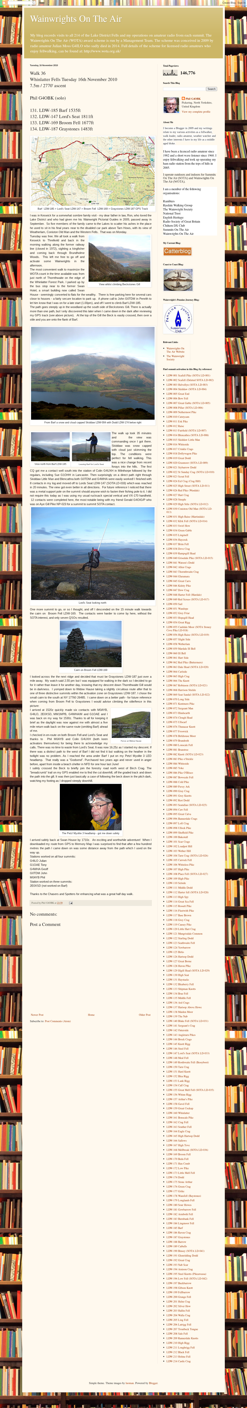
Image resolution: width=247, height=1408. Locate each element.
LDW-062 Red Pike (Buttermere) (185, 662)
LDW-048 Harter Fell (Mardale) (184, 594)
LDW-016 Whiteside (178, 444)
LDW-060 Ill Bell (176, 653)
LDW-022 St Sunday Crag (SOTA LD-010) (190, 472)
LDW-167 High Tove (178, 1145)
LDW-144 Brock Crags (179, 1039)
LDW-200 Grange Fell (179, 1297)
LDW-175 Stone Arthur (179, 1182)
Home (91, 1015)
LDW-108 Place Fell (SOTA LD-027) (187, 874)
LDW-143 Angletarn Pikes (181, 1035)
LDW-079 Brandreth (178, 740)
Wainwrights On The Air (76, 18)
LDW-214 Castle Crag (179, 1361)
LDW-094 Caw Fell (177, 809)
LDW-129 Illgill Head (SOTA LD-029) (188, 970)
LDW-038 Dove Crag (178, 548)
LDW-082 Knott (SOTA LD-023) (185, 754)
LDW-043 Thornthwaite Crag (183, 571)
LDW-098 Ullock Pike (179, 828)
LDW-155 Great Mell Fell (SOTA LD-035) (190, 1090)
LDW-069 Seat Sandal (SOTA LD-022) (188, 694)
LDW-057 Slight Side (178, 639)
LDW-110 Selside (176, 883)
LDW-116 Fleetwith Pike (180, 910)
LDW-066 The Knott (178, 680)
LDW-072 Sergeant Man (180, 708)
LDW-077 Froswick (177, 731)
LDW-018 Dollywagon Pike (182, 453)
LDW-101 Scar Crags (178, 841)
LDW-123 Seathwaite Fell (181, 943)
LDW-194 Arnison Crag (180, 1269)
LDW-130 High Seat (178, 975)
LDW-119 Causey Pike (179, 924)
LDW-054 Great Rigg (178, 622)
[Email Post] (70, 902)
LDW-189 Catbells (177, 1246)
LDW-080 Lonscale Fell (180, 745)
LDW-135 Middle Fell (179, 998)
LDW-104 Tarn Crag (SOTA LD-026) (187, 855)
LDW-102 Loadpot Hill (179, 846)
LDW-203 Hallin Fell (178, 1310)
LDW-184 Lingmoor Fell (180, 1223)
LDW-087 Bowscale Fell (180, 777)
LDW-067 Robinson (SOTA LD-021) (187, 685)
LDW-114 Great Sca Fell (180, 901)
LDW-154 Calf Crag (178, 1085)
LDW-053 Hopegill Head (180, 617)
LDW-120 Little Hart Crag (181, 929)
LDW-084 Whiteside (178, 763)
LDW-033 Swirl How (178, 525)
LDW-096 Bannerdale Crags (182, 818)
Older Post (145, 1015)
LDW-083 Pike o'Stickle (180, 759)
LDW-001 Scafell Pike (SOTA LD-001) (188, 375)
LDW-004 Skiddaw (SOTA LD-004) (187, 389)
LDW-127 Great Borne (179, 961)
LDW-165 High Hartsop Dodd (183, 1136)
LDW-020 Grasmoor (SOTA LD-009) (187, 463)
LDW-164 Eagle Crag (178, 1131)
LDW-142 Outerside (178, 1030)
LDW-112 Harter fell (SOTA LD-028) (188, 892)
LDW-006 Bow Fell (177, 398)
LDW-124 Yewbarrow (179, 947)
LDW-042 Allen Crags (179, 567)
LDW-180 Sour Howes (179, 1205)
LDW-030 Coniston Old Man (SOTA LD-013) (189, 510)
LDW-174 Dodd (175, 1177)
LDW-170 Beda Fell (178, 1159)
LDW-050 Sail (174, 604)
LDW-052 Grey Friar (178, 613)
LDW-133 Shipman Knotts (181, 989)
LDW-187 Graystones (178, 1237)
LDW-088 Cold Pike (178, 782)
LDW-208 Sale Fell (177, 1333)
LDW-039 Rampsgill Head (181, 553)
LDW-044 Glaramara (178, 576)
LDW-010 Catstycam (178, 417)
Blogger (153, 1383)
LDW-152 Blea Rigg (178, 1076)
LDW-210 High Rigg (178, 1343)
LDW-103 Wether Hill (179, 851)
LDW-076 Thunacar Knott (181, 726)
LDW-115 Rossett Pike (179, 906)
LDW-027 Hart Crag (178, 495)
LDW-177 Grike (175, 1191)
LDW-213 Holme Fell (178, 1356)
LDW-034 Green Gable (179, 530)
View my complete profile (196, 111)
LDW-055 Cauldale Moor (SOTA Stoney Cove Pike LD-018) (189, 628)
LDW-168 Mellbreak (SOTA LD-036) (187, 1150)
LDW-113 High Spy (178, 897)
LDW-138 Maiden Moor (180, 1012)
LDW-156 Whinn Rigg (179, 1094)
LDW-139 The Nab (177, 1016)
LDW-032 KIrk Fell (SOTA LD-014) (187, 521)
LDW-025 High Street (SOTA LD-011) (188, 485)
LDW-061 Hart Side (178, 657)
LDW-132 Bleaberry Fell (180, 984)
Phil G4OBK (193, 99)
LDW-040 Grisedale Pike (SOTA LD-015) (190, 558)
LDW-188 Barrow (176, 1242)
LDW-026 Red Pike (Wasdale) (183, 490)
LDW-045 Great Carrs (179, 581)
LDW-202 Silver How (179, 1306)
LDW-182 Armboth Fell (180, 1214)
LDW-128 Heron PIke (179, 966)
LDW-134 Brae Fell (177, 993)
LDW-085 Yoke (175, 768)
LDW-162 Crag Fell (177, 1122)
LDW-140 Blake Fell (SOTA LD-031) (187, 1021)
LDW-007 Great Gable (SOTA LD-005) (188, 403)
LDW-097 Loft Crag (178, 823)
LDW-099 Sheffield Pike (180, 832)
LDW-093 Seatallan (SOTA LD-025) (187, 805)
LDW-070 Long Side (178, 699)
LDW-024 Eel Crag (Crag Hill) (184, 481)
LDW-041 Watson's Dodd (180, 562)
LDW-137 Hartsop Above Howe (184, 1007)
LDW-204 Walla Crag (178, 1315)
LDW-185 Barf (175, 1228)
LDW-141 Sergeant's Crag (181, 1025)
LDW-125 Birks (175, 952)
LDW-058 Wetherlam (178, 644)
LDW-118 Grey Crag (178, 920)
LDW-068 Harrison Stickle (181, 690)
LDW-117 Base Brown (179, 915)
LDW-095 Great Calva (179, 814)
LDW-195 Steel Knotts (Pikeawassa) (186, 1274)
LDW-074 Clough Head (179, 717)
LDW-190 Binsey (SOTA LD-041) (186, 1251)
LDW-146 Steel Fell (178, 1048)
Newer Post (37, 1015)
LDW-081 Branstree (177, 749)
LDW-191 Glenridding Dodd (182, 1255)
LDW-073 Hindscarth (178, 713)
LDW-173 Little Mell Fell (181, 1173)
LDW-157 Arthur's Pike (180, 1099)
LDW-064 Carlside (177, 671)
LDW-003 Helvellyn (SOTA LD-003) (187, 384)
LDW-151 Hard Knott (178, 1071)
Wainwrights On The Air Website (175, 349)
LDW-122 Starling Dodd (180, 938)
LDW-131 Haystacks (178, 979)
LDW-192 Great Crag (178, 1260)
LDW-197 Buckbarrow (179, 1283)
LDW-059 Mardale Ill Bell (181, 648)
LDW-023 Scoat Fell (178, 476)
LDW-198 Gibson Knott (180, 1288)
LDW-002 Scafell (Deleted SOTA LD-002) (190, 380)
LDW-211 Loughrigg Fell (181, 1347)
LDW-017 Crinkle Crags (180, 449)
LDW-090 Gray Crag (178, 791)
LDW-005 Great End (178, 394)
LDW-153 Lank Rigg (178, 1081)
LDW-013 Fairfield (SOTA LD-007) (186, 430)
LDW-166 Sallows (177, 1140)
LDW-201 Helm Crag (178, 1301)
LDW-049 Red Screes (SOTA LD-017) (188, 599)
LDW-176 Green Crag (179, 1186)
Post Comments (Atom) (58, 1021)
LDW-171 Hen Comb (178, 1163)
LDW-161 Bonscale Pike (180, 1117)
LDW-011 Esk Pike (177, 421)
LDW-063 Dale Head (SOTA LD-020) (188, 667)
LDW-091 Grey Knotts (179, 795)
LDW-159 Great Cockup (180, 1108)
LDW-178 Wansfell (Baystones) (184, 1196)
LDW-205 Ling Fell (177, 1320)
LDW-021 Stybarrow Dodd (181, 467)
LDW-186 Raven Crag (179, 1232)
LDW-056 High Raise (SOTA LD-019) (188, 634)
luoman (130, 1383)
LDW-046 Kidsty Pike (179, 585)
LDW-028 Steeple (176, 499)
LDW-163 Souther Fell (179, 1127)
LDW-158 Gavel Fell (178, 1104)
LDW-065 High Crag (178, 676)
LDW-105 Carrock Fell (179, 860)
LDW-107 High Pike (178, 869)
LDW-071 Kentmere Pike (180, 703)
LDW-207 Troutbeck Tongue (182, 1329)
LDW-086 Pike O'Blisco (180, 772)
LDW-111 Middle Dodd (180, 887)
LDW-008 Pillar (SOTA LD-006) (185, 407)
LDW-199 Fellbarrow (178, 1292)
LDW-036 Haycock (177, 539)
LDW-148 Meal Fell (178, 1058)
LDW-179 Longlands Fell (181, 1200)
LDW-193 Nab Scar (177, 1265)
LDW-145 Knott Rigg (178, 1044)
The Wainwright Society (175, 357)
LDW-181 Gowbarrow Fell (181, 1209)
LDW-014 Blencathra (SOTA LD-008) (188, 435)
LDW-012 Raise (175, 426)
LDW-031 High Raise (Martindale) (186, 516)
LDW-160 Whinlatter (178, 1113)
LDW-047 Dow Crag (178, 590)
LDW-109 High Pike (178, 878)
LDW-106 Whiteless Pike (180, 864)
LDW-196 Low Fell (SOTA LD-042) (187, 1278)
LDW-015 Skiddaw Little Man (183, 440)
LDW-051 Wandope (177, 608)
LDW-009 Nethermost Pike (181, 412)
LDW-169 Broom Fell (179, 1154)
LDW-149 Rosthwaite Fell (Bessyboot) (188, 1062)
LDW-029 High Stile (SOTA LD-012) (187, 504)
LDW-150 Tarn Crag (178, 1067)
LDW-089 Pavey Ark (178, 786)
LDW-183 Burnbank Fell (180, 1219)
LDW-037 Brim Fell (178, 544)
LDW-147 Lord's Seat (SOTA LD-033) (188, 1053)
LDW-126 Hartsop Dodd (180, 956)
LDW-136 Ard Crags (178, 1002)
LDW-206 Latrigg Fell (179, 1324)
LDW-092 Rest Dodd (178, 800)
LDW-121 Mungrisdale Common (184, 933)
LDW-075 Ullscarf (177, 722)
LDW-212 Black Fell (178, 1352)
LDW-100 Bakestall (177, 837)
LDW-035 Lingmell (177, 535)
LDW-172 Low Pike (178, 1168)
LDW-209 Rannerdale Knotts (182, 1338)
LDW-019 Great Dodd (179, 458)
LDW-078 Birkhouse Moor (181, 736)
